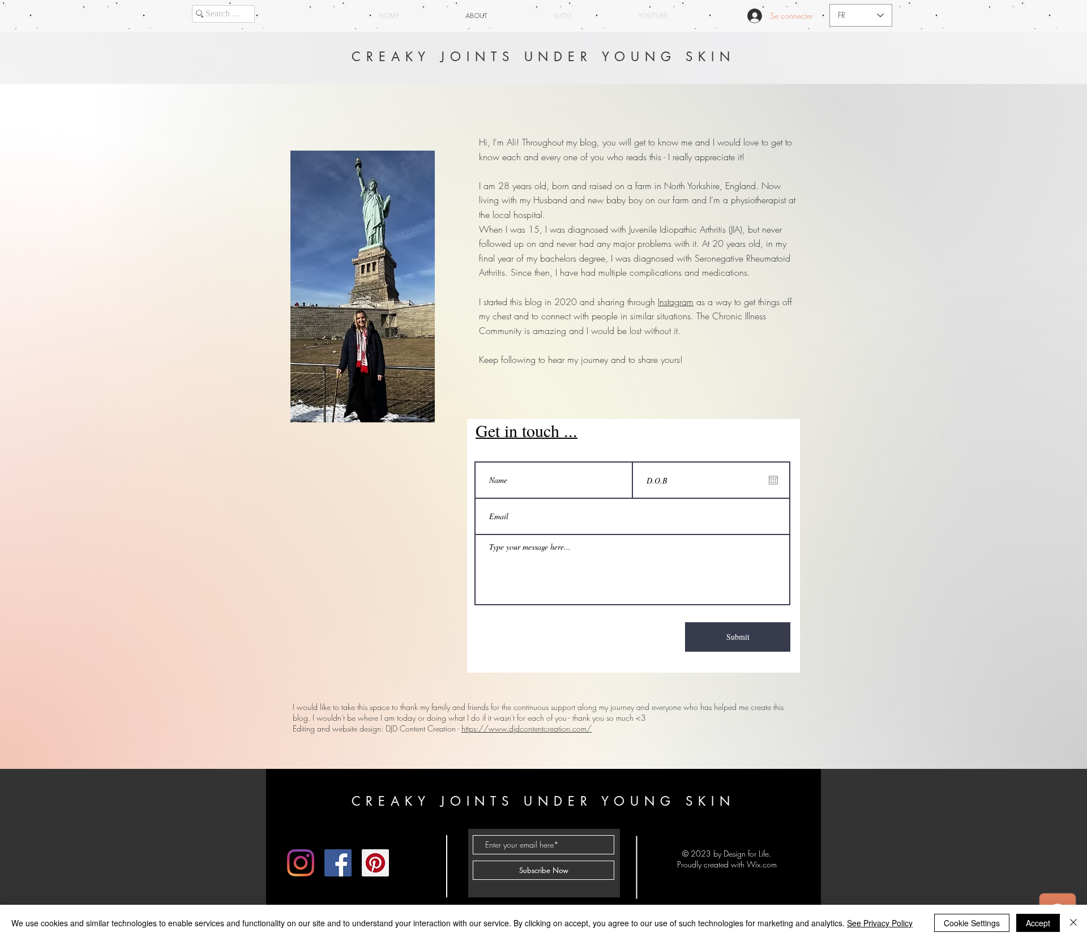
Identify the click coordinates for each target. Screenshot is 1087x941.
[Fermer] (1073, 923)
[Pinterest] (375, 862)
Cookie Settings (972, 923)
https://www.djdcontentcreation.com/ (526, 728)
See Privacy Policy (880, 923)
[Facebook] (338, 862)
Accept (1038, 923)
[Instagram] (300, 862)
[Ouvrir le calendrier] (773, 480)
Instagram (676, 302)
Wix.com (762, 864)
